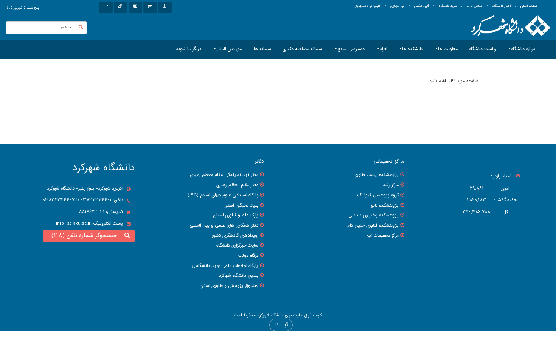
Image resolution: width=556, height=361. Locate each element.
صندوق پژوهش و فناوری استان (228, 286)
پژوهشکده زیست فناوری (376, 175)
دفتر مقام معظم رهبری (237, 185)
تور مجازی (396, 6)
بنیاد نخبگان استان (240, 205)
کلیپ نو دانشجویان (367, 6)
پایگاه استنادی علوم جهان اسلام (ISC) (223, 195)
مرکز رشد (391, 185)
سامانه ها (262, 49)
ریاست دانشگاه (482, 49)
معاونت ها (448, 49)
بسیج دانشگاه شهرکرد (238, 276)
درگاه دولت (248, 255)
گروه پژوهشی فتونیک (378, 195)
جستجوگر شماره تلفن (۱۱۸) (86, 236)
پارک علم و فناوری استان (235, 215)
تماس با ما (474, 6)
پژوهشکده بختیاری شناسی (373, 215)
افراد (383, 49)
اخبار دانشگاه (501, 6)
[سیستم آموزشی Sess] (150, 7)
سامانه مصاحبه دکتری (302, 49)
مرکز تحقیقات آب (383, 235)
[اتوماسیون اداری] (120, 7)
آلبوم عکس (421, 6)
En (106, 6)
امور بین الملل (229, 49)
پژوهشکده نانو (385, 205)
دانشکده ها (412, 49)
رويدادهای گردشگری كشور (235, 235)
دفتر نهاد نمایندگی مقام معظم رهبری (224, 175)
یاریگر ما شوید (188, 49)
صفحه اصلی (528, 6)
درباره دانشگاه (523, 49)
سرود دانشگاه (447, 6)
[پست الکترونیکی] (135, 7)
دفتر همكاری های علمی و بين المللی (223, 225)
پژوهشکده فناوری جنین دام (373, 225)
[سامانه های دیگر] (164, 7)
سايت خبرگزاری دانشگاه (237, 245)
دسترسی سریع (351, 49)
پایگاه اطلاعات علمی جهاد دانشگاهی (224, 266)
